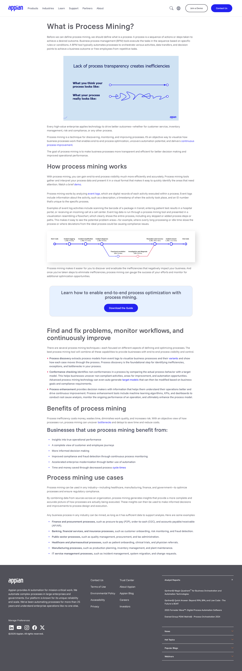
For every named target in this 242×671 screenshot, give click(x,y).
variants (173, 358)
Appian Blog (127, 593)
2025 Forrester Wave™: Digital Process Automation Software (193, 610)
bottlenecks (104, 422)
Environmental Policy (103, 593)
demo (77, 184)
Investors (125, 606)
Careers (124, 599)
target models (130, 379)
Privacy (95, 606)
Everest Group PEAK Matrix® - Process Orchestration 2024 (192, 616)
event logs (94, 193)
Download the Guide (121, 308)
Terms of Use (98, 586)
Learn (61, 8)
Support (73, 8)
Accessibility (98, 599)
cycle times (119, 467)
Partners (87, 8)
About (100, 8)
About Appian (127, 586)
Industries (48, 8)
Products (33, 8)
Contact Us (97, 580)
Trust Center (127, 580)
